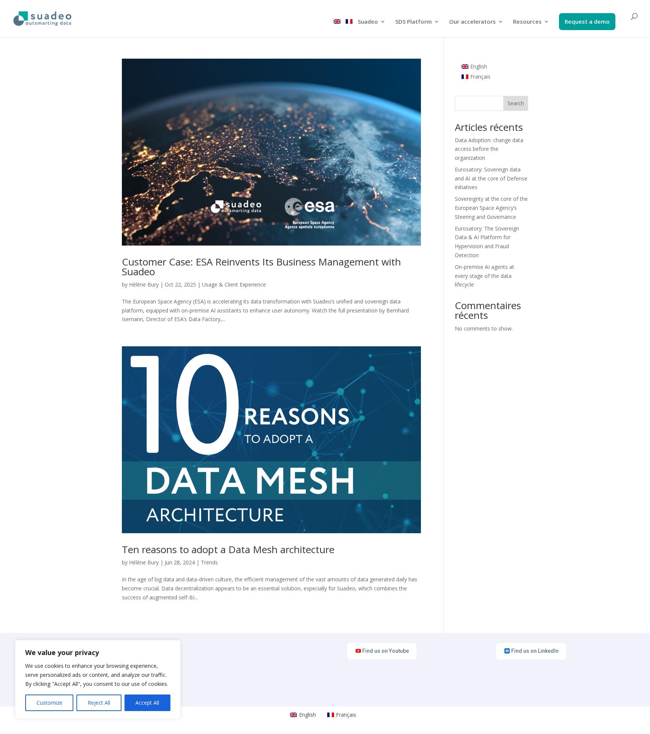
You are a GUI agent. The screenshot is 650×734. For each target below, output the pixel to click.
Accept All (147, 702)
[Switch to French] (349, 28)
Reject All (99, 702)
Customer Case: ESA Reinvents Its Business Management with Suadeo (261, 266)
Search (515, 103)
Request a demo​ (587, 22)
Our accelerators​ (472, 22)
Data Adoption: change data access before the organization (489, 149)
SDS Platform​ (413, 22)
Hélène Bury (144, 284)
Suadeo (368, 22)
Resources (527, 22)
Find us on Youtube (385, 651)
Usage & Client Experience (234, 284)
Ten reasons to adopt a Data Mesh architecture (228, 549)
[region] (98, 679)
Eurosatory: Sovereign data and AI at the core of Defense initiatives (491, 178)
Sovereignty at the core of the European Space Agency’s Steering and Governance (491, 207)
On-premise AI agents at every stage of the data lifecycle (484, 275)
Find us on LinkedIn (535, 651)
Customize (49, 702)
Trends (209, 562)
